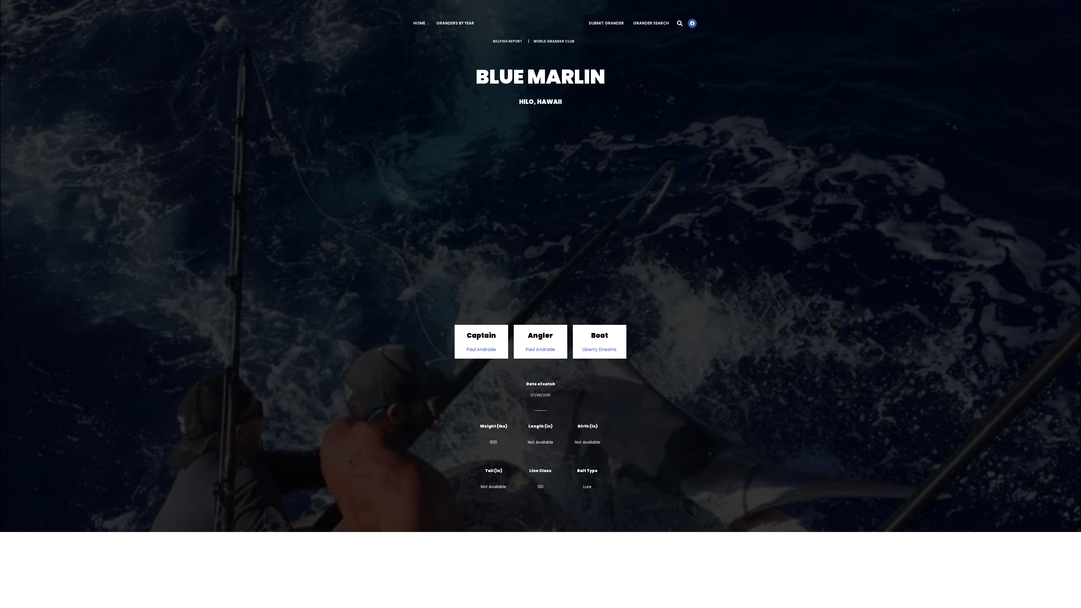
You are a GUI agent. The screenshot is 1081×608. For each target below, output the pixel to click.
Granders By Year (455, 23)
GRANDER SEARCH (651, 23)
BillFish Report (507, 41)
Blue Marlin (540, 77)
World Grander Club (553, 41)
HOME (419, 23)
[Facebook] (692, 23)
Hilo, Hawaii (540, 101)
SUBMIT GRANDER (606, 23)
